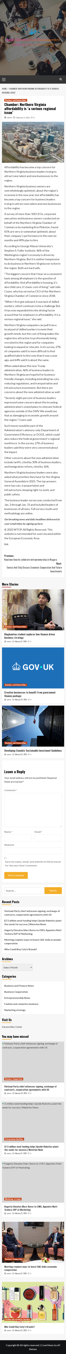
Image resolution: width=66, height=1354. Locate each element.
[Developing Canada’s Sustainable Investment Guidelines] (33, 726)
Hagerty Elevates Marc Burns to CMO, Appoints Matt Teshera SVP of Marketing (33, 932)
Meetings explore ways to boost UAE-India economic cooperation (32, 941)
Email (38, 831)
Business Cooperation (16, 991)
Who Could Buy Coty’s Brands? (20, 949)
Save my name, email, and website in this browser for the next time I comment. (33, 863)
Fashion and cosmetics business (21, 1004)
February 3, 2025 (23, 117)
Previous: (30, 558)
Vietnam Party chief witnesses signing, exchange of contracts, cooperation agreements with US (32, 913)
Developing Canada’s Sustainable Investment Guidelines (33, 750)
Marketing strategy (14, 1010)
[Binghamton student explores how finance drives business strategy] (33, 609)
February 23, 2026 (21, 1093)
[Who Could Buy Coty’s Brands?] (33, 1302)
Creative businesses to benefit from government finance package (30, 694)
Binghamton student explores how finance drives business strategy (29, 635)
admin (9, 117)
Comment (10, 790)
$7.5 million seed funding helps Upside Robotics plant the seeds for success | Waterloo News (33, 922)
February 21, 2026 (21, 641)
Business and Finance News (15, 100)
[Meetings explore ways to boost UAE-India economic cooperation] (33, 1242)
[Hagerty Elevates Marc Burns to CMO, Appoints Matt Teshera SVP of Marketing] (33, 1182)
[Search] (61, 79)
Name (8, 831)
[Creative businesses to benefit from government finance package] (33, 667)
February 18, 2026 (21, 699)
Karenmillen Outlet (12, 1026)
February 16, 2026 (21, 754)
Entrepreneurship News (17, 997)
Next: (34, 567)
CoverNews (47, 1345)
